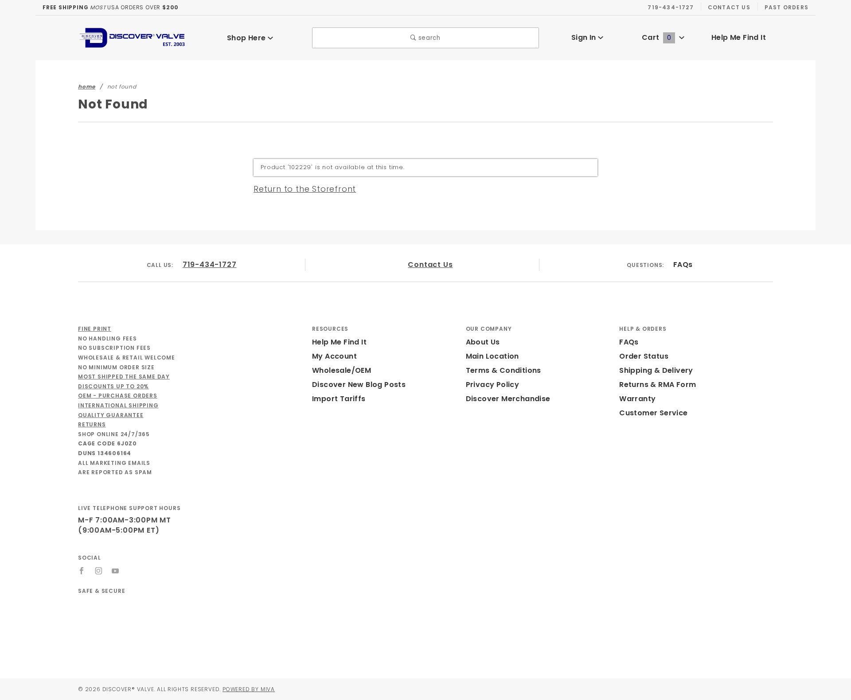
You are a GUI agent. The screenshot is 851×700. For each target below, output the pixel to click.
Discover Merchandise (508, 399)
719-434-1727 (670, 7)
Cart (656, 37)
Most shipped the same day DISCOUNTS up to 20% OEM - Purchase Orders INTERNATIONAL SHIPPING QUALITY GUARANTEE (124, 395)
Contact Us (729, 7)
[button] (191, 619)
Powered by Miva (249, 689)
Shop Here (247, 38)
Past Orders (786, 7)
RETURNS (92, 424)
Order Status (643, 356)
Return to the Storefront (305, 188)
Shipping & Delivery (656, 370)
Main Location (492, 356)
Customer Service (653, 413)
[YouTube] (116, 570)
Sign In (584, 37)
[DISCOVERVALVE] (133, 37)
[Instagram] (99, 570)
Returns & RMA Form (657, 384)
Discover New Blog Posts (359, 384)
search (428, 38)
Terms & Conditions (503, 370)
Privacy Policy (492, 384)
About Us (483, 342)
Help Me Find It (738, 37)
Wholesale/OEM (341, 370)
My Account (334, 356)
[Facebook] (82, 570)
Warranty (637, 399)
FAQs (683, 264)
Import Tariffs (339, 399)
